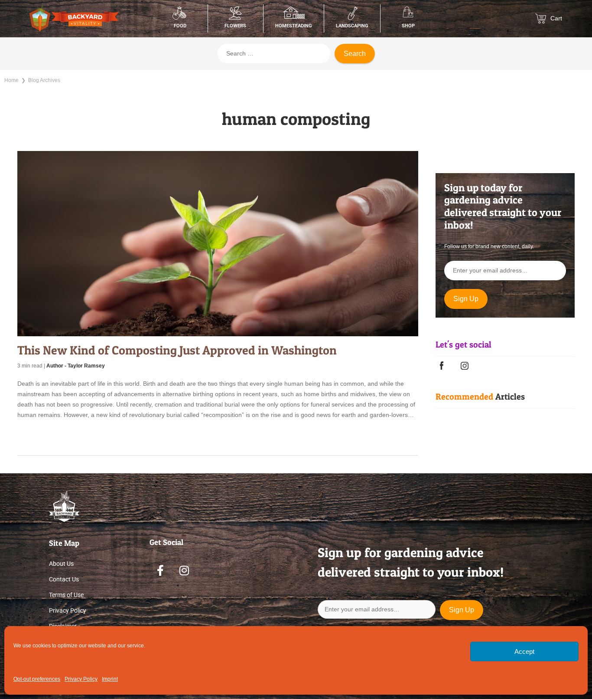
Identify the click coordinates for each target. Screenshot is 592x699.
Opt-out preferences (36, 679)
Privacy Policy (81, 679)
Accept (524, 651)
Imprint (110, 679)
